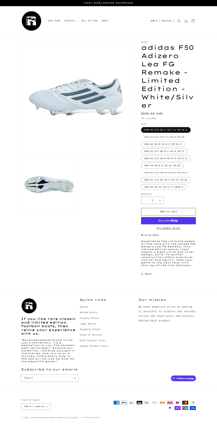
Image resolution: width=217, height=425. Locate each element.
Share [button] (148, 274)
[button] (70, 20)
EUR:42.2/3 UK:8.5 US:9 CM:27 (164, 151)
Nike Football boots (93, 340)
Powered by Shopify (68, 418)
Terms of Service (91, 335)
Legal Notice (88, 324)
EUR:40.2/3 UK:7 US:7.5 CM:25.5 (165, 130)
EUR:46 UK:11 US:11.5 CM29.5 (163, 187)
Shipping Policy (90, 329)
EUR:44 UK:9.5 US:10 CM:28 (162, 165)
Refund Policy (89, 312)
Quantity (146, 194)
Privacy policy (91, 417)
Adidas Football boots (94, 346)
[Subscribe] (74, 378)
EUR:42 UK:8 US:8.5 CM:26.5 (163, 144)
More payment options (168, 228)
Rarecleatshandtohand (43, 418)
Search (84, 307)
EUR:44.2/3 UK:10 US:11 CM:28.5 (167, 173)
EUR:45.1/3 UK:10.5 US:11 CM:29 (165, 180)
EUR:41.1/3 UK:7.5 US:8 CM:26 (166, 138)
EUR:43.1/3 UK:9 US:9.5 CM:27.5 (165, 158)
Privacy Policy (89, 318)
